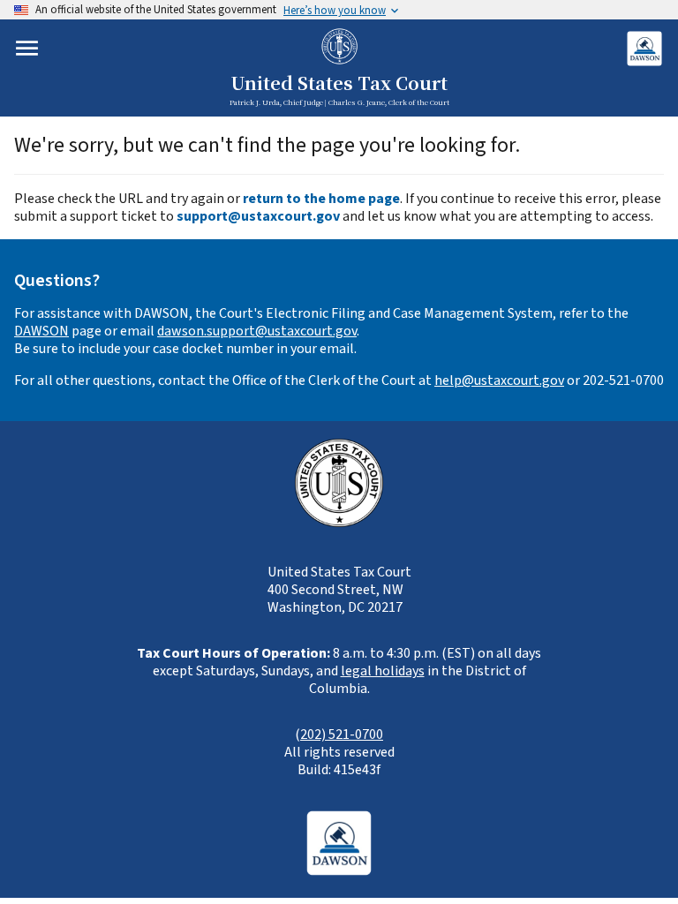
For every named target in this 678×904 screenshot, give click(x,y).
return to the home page (321, 198)
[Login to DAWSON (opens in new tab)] (644, 48)
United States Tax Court (339, 84)
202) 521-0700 (341, 734)
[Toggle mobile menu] (27, 48)
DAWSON (41, 331)
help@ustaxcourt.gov (499, 380)
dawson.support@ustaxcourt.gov (257, 331)
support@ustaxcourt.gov (258, 216)
